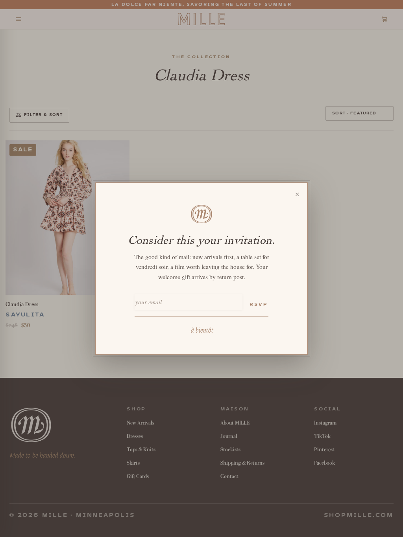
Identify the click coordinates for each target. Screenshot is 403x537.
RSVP (259, 304)
